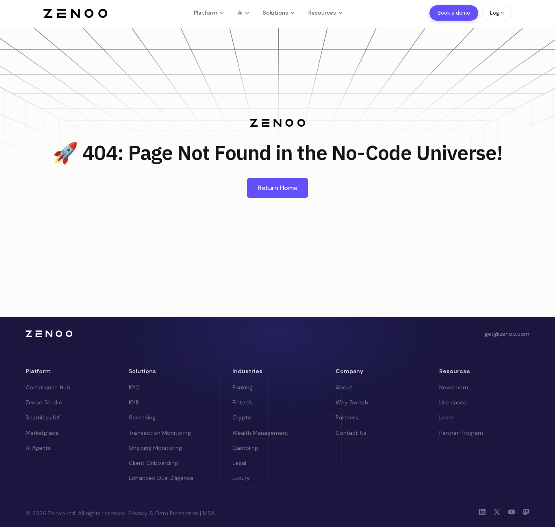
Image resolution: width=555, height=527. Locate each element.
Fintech (242, 402)
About (344, 387)
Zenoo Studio (44, 402)
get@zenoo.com (507, 333)
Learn (446, 417)
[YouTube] (511, 513)
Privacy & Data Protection (163, 513)
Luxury (241, 478)
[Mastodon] (526, 513)
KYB (134, 402)
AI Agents (38, 447)
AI (240, 12)
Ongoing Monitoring (155, 447)
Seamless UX (43, 417)
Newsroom (453, 387)
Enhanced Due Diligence (161, 478)
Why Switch (352, 402)
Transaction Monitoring (160, 432)
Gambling (245, 447)
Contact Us (351, 432)
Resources (322, 12)
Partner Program (461, 432)
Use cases (452, 402)
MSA (209, 513)
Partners (347, 417)
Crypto (241, 417)
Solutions (275, 12)
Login (497, 12)
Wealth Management (260, 432)
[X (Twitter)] (497, 513)
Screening (142, 417)
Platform (205, 12)
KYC (134, 387)
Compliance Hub (48, 387)
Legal (239, 463)
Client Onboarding (153, 463)
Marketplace (42, 432)
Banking (242, 387)
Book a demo (454, 12)
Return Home (277, 188)
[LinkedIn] (482, 513)
